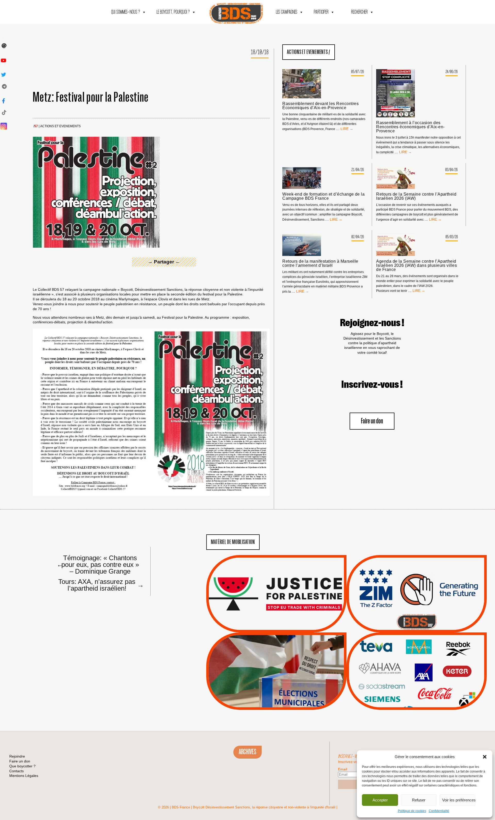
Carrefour (411, 668)
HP (425, 668)
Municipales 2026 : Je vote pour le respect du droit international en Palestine (276, 656)
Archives (247, 752)
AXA (404, 662)
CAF (427, 662)
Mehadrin (409, 688)
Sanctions (284, 620)
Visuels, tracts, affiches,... (416, 702)
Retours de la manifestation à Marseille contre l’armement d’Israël (320, 263)
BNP (416, 662)
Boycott (407, 649)
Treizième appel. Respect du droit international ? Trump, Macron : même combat (416, 579)
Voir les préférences (458, 800)
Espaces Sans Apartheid (276, 684)
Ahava (423, 655)
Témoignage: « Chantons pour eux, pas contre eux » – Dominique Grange (98, 564)
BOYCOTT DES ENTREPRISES (416, 607)
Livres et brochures (415, 681)
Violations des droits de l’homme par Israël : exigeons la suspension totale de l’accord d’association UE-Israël (276, 587)
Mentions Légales (23, 776)
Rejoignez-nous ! (372, 323)
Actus (269, 626)
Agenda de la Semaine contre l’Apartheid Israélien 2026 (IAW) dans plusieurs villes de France (416, 265)
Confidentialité (439, 811)
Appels (266, 620)
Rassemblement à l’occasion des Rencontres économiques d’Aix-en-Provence (410, 127)
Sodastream (416, 694)
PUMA (425, 688)
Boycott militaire (416, 615)
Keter (415, 675)
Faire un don (372, 421)
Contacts (16, 771)
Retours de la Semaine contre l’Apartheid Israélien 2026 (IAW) (416, 196)
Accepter (380, 800)
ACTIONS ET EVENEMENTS (60, 126)
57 (36, 126)
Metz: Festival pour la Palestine (91, 97)
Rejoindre (17, 756)
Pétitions (284, 626)
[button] (484, 756)
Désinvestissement (434, 649)
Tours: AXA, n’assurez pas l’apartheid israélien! (99, 585)
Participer (321, 12)
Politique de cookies (412, 811)
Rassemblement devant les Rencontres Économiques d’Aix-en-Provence (320, 106)
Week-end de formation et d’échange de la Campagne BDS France (323, 196)
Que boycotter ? (416, 640)
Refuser (418, 800)
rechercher (359, 12)
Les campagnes (286, 12)
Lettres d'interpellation (416, 622)
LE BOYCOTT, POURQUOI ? (173, 12)
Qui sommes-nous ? (125, 12)
